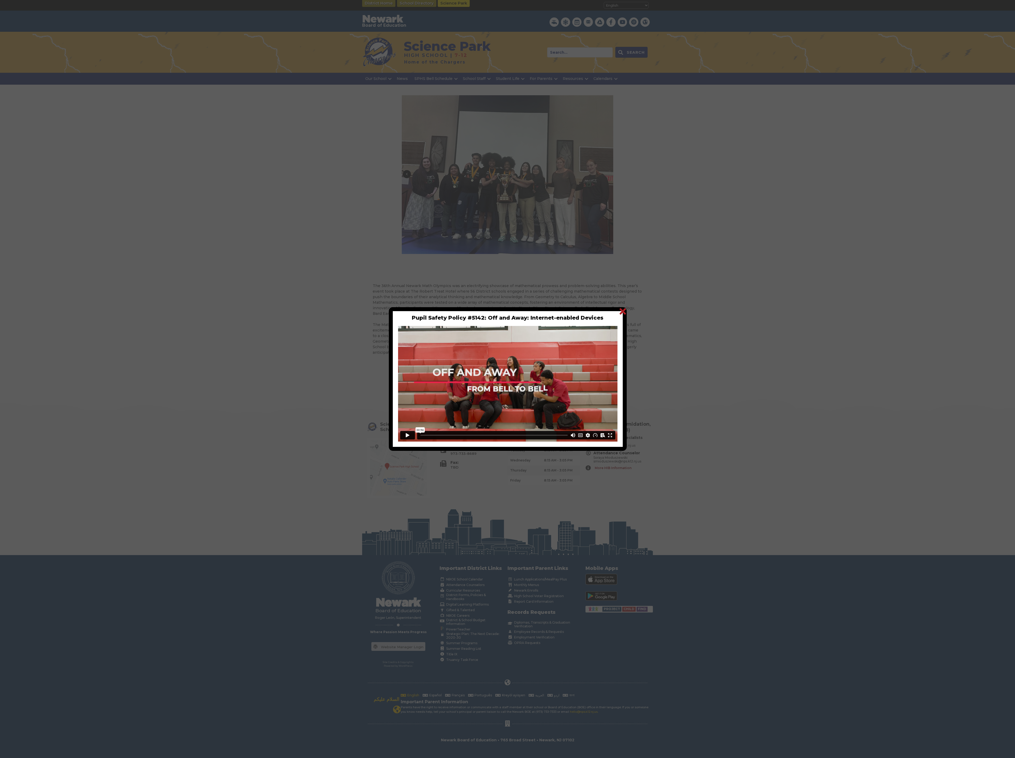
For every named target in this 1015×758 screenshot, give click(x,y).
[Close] (622, 311)
